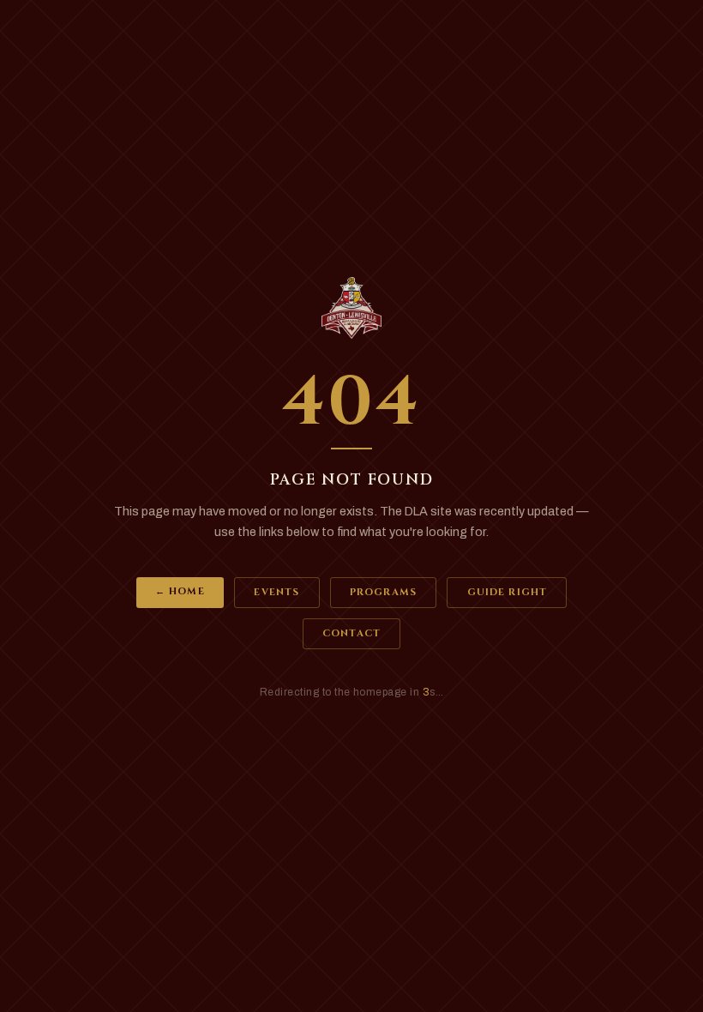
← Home (180, 591)
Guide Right (507, 592)
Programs (383, 592)
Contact (351, 633)
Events (276, 592)
